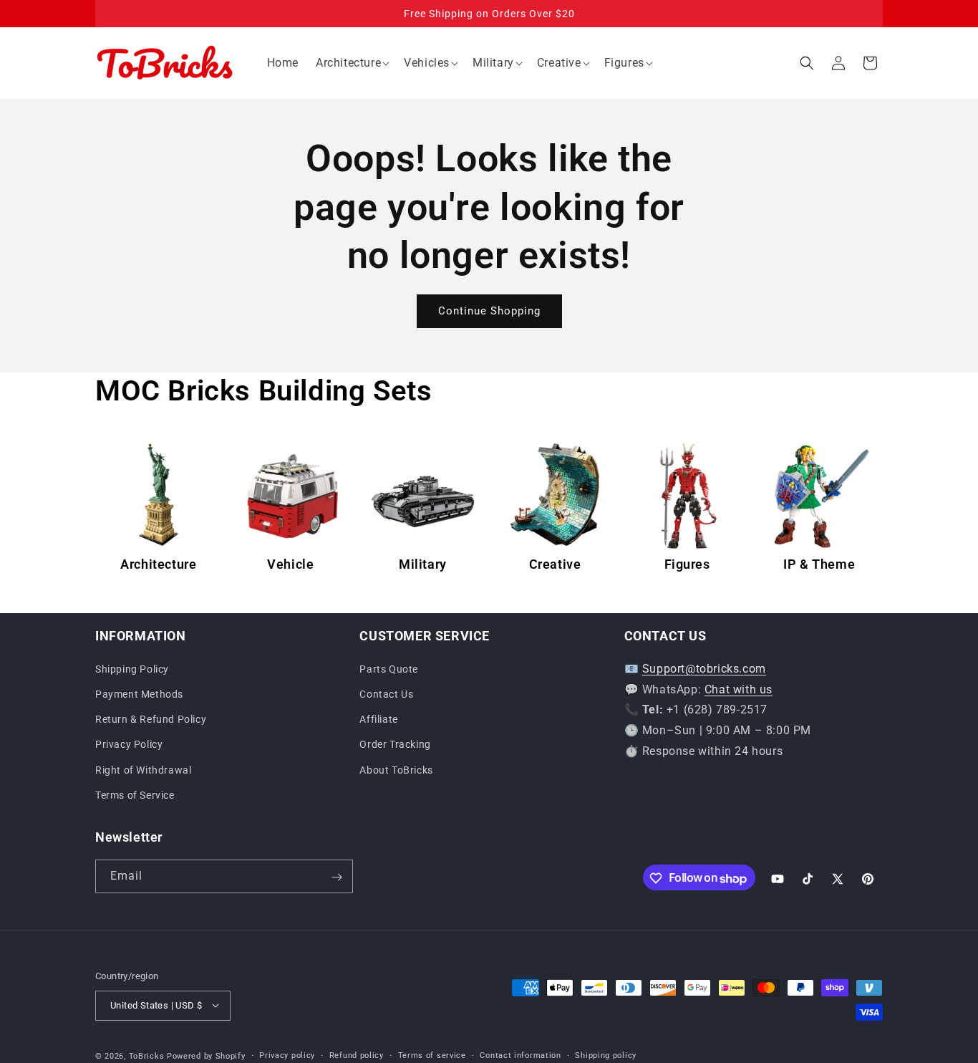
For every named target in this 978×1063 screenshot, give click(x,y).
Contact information (520, 1054)
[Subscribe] (336, 877)
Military (423, 564)
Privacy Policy (129, 744)
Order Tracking (394, 744)
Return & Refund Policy (150, 719)
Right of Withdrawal (143, 769)
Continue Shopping (489, 310)
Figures (687, 564)
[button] (351, 63)
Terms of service (432, 1054)
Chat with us (739, 689)
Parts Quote (388, 668)
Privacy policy (287, 1054)
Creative (555, 564)
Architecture (158, 564)
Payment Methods (139, 693)
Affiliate (378, 719)
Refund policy (356, 1054)
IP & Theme (819, 564)
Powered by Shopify (206, 1055)
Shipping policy (605, 1054)
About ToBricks (395, 769)
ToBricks (147, 1055)
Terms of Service (135, 794)
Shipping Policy (132, 668)
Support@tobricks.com (704, 668)
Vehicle (290, 564)
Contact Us (386, 693)
